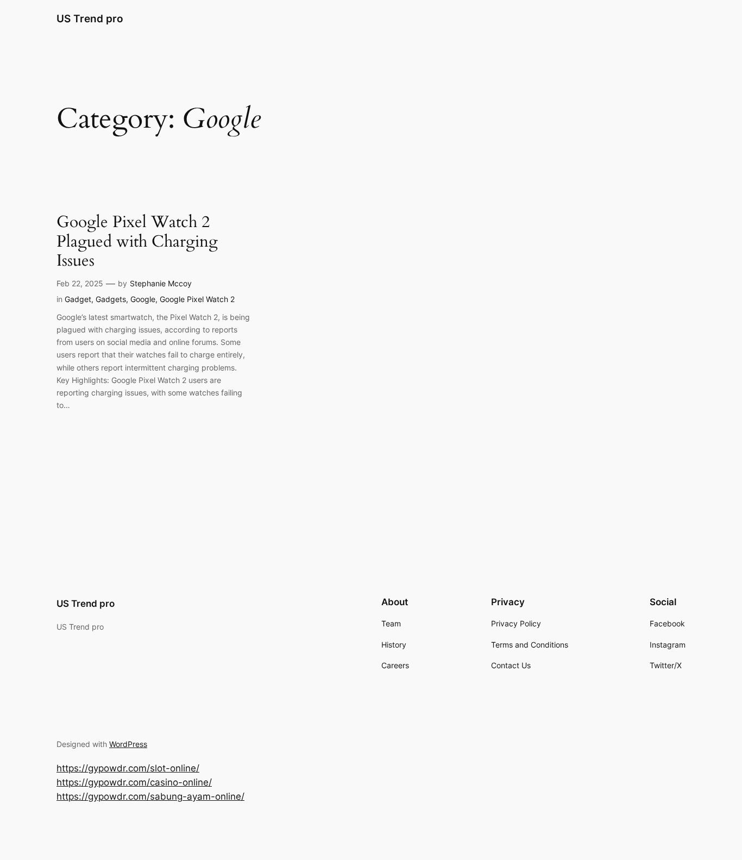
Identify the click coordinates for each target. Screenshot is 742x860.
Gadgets (111, 299)
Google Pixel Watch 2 (197, 299)
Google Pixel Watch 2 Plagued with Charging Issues (137, 242)
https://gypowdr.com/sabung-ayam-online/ (150, 796)
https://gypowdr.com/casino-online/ (134, 782)
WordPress (128, 744)
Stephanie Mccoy (161, 283)
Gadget (78, 299)
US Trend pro (89, 18)
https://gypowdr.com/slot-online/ (127, 768)
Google (142, 299)
